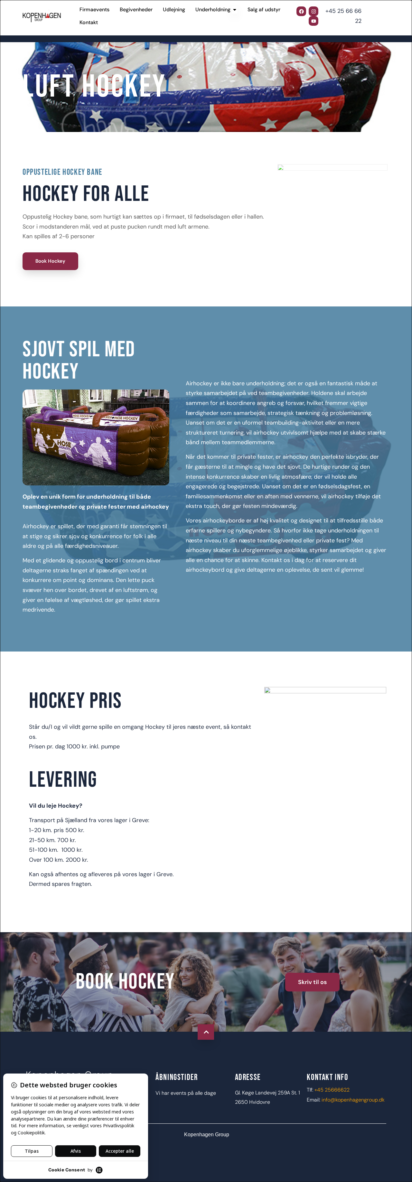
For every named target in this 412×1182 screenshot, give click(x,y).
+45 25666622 (332, 1089)
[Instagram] (313, 11)
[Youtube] (313, 21)
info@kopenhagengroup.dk (353, 1099)
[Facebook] (301, 11)
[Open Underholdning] (234, 10)
